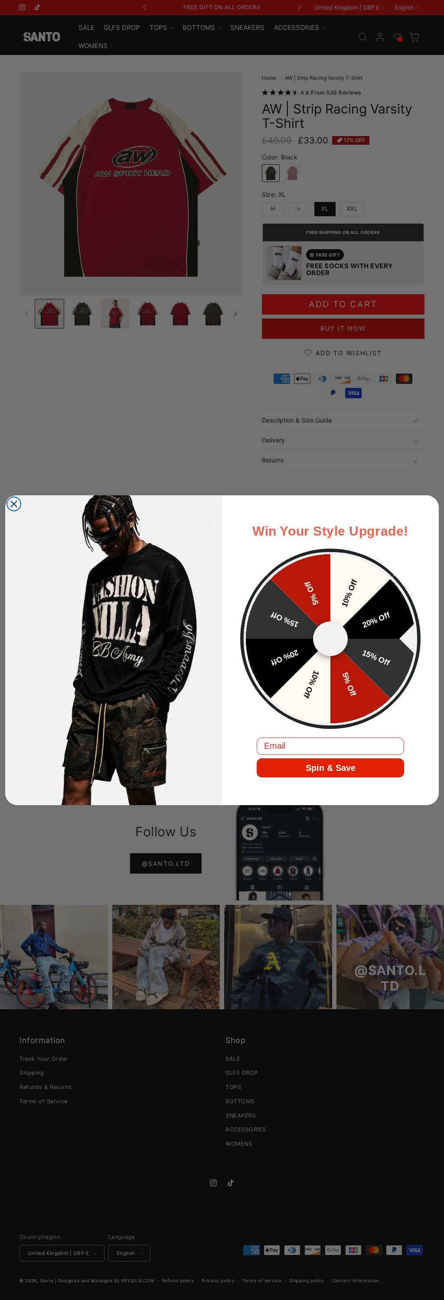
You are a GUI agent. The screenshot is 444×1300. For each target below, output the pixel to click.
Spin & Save (331, 768)
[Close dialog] (14, 504)
